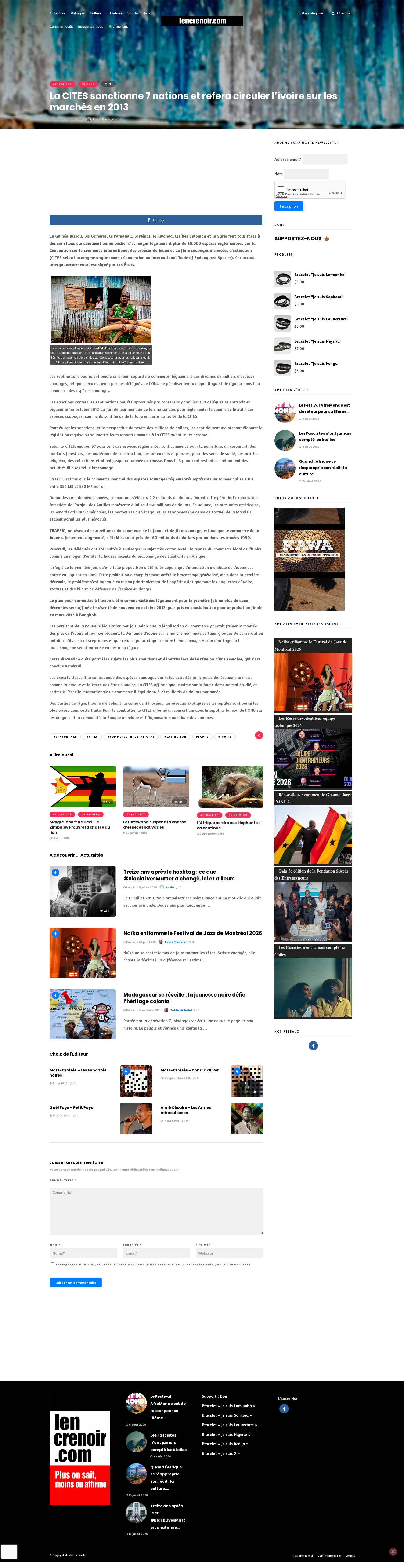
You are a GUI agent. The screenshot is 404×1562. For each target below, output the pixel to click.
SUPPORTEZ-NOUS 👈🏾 (301, 238)
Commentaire (63, 1180)
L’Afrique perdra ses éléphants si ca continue (229, 825)
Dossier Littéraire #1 (329, 1555)
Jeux (147, 13)
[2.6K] (83, 914)
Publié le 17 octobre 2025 (143, 1010)
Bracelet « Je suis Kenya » (225, 1443)
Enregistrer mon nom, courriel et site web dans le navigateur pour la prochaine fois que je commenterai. (154, 1264)
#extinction (175, 736)
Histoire (116, 13)
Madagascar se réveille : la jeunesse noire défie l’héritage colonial (184, 998)
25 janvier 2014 (136, 833)
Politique (78, 13)
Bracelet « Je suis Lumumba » (228, 1405)
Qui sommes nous (303, 1555)
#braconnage (65, 736)
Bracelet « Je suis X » (221, 1453)
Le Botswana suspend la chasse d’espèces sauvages (154, 824)
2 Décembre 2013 (211, 834)
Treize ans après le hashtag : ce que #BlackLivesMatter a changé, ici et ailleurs (179, 875)
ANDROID (120, 26)
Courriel (132, 1245)
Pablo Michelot (104, 119)
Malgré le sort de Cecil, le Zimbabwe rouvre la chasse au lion (80, 827)
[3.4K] (83, 976)
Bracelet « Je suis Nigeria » (226, 1434)
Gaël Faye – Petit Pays (71, 1107)
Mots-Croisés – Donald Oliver (190, 1070)
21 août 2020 (61, 1115)
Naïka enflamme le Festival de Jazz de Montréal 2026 (192, 933)
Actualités (57, 13)
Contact (350, 1555)
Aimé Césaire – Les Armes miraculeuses (186, 1110)
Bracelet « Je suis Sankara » (227, 1415)
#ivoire (225, 736)
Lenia (170, 887)
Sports (132, 13)
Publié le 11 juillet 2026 (141, 887)
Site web (203, 1245)
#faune (202, 736)
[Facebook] (313, 1045)
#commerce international (131, 736)
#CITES (92, 736)
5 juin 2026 (59, 1083)
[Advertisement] (156, 175)
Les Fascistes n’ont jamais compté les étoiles (168, 1442)
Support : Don (214, 1396)
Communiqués (61, 26)
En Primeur (91, 814)
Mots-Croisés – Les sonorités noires (78, 1072)
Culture (95, 13)
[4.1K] (83, 1037)
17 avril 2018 (171, 1120)
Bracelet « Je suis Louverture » (229, 1424)
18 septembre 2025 (177, 1078)
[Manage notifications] (393, 1551)
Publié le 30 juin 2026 (141, 942)
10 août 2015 (61, 838)
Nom (55, 1245)
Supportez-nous (90, 26)
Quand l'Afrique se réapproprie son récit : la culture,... (323, 468)
